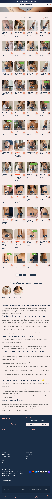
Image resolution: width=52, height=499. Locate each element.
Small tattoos (4, 442)
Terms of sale (21, 473)
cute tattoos (44, 362)
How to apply (4, 452)
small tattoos (21, 348)
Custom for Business (30, 433)
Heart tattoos (4, 440)
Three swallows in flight (6, 200)
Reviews (27, 458)
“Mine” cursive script (18, 265)
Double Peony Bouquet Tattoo (6, 132)
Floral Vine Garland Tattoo (43, 132)
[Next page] (34, 275)
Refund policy (5, 471)
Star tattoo (33, 487)
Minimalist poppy (17, 219)
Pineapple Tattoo (4, 33)
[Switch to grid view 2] (24, 17)
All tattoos (4, 446)
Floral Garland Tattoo (43, 33)
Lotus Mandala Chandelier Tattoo (30, 54)
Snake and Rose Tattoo (18, 74)
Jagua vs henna (29, 454)
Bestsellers (4, 431)
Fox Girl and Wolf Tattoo (18, 53)
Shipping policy (5, 473)
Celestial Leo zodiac (18, 245)
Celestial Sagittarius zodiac (30, 242)
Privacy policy (11, 471)
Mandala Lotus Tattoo (18, 93)
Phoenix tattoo (39, 489)
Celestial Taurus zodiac (6, 265)
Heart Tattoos (23, 487)
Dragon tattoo (11, 489)
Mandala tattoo (44, 487)
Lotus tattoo (17, 489)
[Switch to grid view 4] (30, 17)
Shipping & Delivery (6, 454)
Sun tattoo (45, 489)
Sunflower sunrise (4, 223)
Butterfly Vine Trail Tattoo (43, 74)
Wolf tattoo (6, 489)
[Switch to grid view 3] (27, 17)
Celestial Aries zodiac (43, 242)
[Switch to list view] (22, 17)
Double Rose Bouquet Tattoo (43, 53)
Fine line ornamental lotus (30, 198)
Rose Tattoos (10, 487)
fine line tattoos (16, 329)
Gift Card (28, 437)
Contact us (4, 462)
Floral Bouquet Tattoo (43, 175)
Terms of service (18, 471)
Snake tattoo (23, 489)
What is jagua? (29, 452)
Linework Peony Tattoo (31, 153)
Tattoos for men (5, 435)
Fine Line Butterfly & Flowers (4, 245)
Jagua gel (28, 435)
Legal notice (4, 475)
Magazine (28, 456)
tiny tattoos (28, 348)
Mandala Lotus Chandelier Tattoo (18, 34)
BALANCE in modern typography (30, 220)
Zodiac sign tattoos (6, 444)
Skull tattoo (28, 489)
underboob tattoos (31, 391)
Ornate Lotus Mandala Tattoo (6, 175)
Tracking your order (6, 458)
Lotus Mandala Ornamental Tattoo (5, 93)
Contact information (13, 473)
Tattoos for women (6, 433)
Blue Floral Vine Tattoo (43, 93)
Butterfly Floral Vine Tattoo (30, 74)
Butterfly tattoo (16, 487)
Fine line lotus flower (43, 219)
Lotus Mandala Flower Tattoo (43, 153)
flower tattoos (10, 323)
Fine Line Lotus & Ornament (43, 265)
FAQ (3, 460)
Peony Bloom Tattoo (30, 93)
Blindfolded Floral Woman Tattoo (18, 133)
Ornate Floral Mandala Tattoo (6, 113)
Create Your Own (29, 431)
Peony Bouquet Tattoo (43, 113)
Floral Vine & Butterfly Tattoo (6, 53)
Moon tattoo (39, 487)
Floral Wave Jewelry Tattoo (18, 113)
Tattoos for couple (6, 437)
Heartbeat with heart (43, 197)
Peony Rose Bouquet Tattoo (31, 175)
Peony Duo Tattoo (29, 113)
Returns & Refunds (6, 456)
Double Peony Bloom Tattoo (18, 178)
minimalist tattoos (6, 329)
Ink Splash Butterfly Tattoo (6, 74)
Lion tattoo (28, 487)
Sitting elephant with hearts (18, 200)
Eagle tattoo (34, 489)
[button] (6, 27)
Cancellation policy (12, 475)
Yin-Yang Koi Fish (30, 265)
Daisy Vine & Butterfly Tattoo (31, 33)
